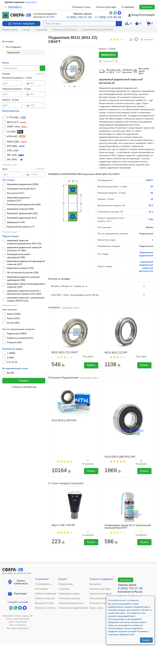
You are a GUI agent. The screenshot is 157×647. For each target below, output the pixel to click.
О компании (127, 7)
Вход (134, 14)
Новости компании (45, 593)
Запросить (108, 54)
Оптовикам (41, 589)
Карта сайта (96, 608)
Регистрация (147, 14)
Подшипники (65, 584)
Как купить (95, 584)
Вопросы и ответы (45, 608)
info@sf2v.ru (15, 7)
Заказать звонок (82, 13)
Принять (146, 640)
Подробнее (31, 2)
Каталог (62, 579)
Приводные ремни (69, 593)
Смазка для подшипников (73, 608)
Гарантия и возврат (101, 593)
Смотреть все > (70, 307)
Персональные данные (103, 598)
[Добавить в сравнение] (131, 40)
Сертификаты (43, 584)
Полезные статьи (81, 7)
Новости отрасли (45, 598)
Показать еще (9, 164)
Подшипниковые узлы (71, 603)
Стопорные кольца (69, 598)
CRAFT (149, 180)
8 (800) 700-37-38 (79, 17)
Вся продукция (13, 47)
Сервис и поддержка (101, 579)
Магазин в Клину (44, 603)
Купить (91, 365)
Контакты (147, 6)
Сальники (63, 589)
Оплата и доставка (106, 7)
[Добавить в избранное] (136, 39)
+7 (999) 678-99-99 (108, 17)
